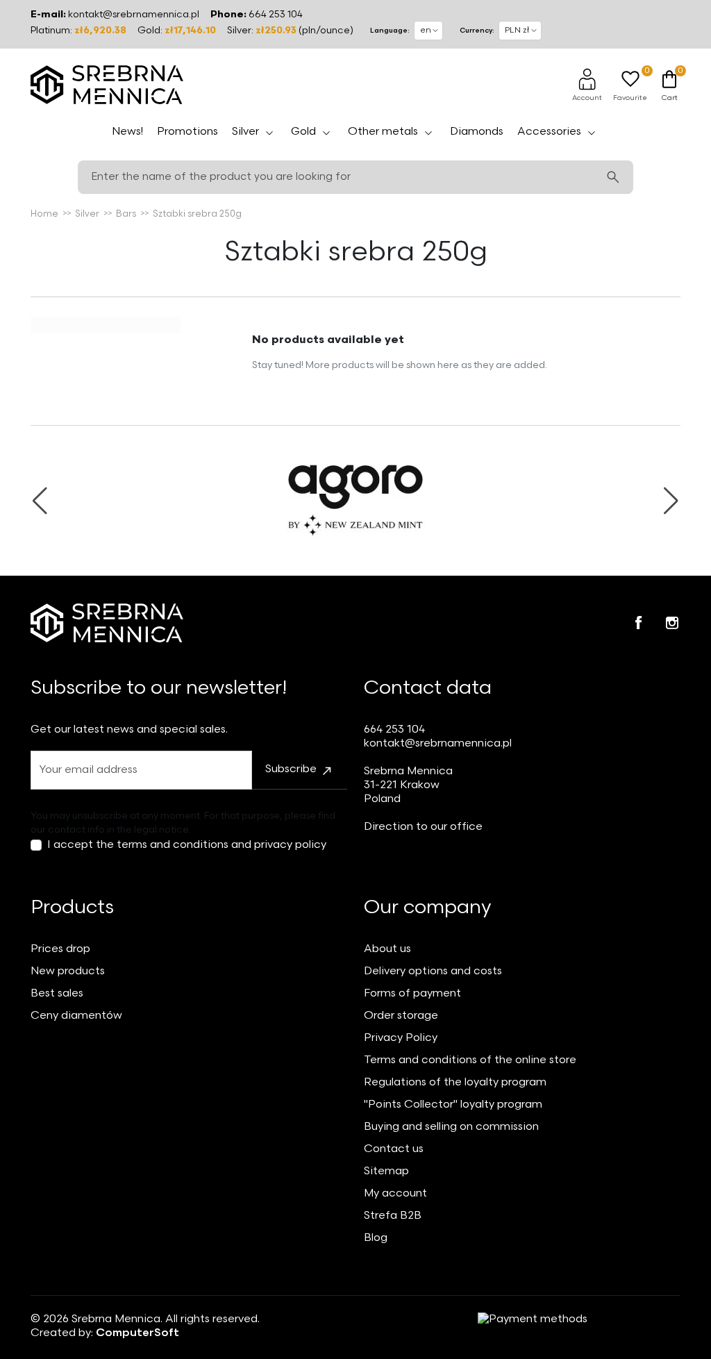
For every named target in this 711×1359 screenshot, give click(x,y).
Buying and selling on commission (451, 1126)
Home (44, 213)
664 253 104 (276, 14)
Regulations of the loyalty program (455, 1082)
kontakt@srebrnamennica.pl (133, 14)
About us (387, 949)
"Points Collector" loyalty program (453, 1104)
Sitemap (386, 1171)
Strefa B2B (392, 1215)
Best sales (57, 993)
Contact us (394, 1149)
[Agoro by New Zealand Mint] (355, 500)
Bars (126, 213)
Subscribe (291, 769)
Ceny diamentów (76, 1015)
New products (68, 971)
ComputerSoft (137, 1333)
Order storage (401, 1015)
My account (395, 1193)
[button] (587, 84)
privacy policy (290, 844)
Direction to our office (423, 826)
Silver (87, 213)
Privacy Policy (400, 1037)
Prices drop (60, 949)
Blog (375, 1237)
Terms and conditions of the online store (470, 1060)
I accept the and (186, 844)
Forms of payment (412, 993)
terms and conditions (172, 844)
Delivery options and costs (433, 971)
